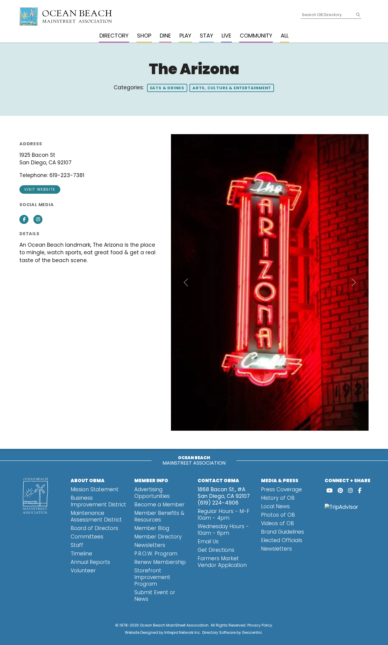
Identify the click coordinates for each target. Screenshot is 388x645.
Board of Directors (94, 528)
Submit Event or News (154, 596)
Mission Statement (95, 489)
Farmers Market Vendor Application (222, 562)
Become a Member (159, 504)
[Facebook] (359, 490)
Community (256, 35)
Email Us (208, 541)
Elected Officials (281, 540)
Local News (275, 506)
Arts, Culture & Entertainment (231, 88)
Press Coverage (281, 489)
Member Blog (151, 528)
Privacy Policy (259, 625)
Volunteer (83, 570)
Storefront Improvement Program (152, 577)
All (285, 35)
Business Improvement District (98, 501)
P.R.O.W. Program (155, 553)
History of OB (278, 498)
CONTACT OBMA (218, 480)
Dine (165, 35)
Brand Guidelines (282, 531)
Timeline (81, 553)
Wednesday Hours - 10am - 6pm (223, 530)
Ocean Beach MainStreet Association (174, 625)
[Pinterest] (340, 490)
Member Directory (158, 536)
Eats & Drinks (167, 88)
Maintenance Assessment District (96, 516)
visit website (39, 189)
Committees (87, 536)
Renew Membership (160, 562)
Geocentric (252, 632)
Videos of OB (277, 523)
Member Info (151, 480)
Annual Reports (90, 562)
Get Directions (216, 550)
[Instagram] (350, 490)
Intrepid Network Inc (182, 632)
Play (185, 35)
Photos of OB (278, 514)
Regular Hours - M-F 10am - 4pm (223, 515)
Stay (206, 35)
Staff (77, 545)
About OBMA (88, 480)
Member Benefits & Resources (159, 516)
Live (226, 35)
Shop (144, 35)
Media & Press (279, 480)
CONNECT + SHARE (347, 480)
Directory (114, 35)
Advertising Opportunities (152, 493)
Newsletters (149, 545)
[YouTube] (329, 490)
